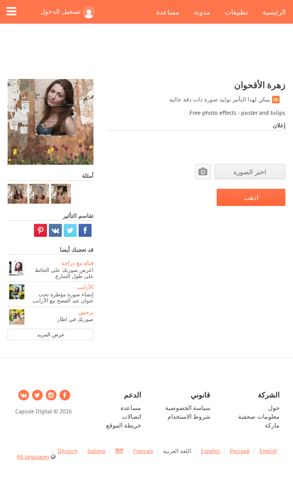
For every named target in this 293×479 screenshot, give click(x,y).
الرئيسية (274, 11)
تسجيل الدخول (60, 11)
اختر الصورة (249, 171)
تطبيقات (236, 11)
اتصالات (131, 416)
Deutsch (67, 451)
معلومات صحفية (259, 416)
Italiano (96, 451)
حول (274, 407)
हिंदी (119, 451)
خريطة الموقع (123, 425)
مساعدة (167, 11)
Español (210, 451)
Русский (240, 451)
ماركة (272, 425)
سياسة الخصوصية (187, 407)
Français (143, 451)
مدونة (202, 11)
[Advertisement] (146, 56)
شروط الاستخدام (188, 416)
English (268, 451)
